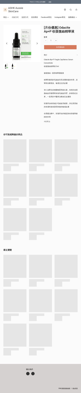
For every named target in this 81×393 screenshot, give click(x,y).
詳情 (50, 2)
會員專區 (34, 17)
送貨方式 (25, 17)
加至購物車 (60, 47)
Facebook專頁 (46, 17)
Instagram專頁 (60, 17)
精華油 (47, 122)
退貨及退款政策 (65, 388)
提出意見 (75, 388)
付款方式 (15, 17)
